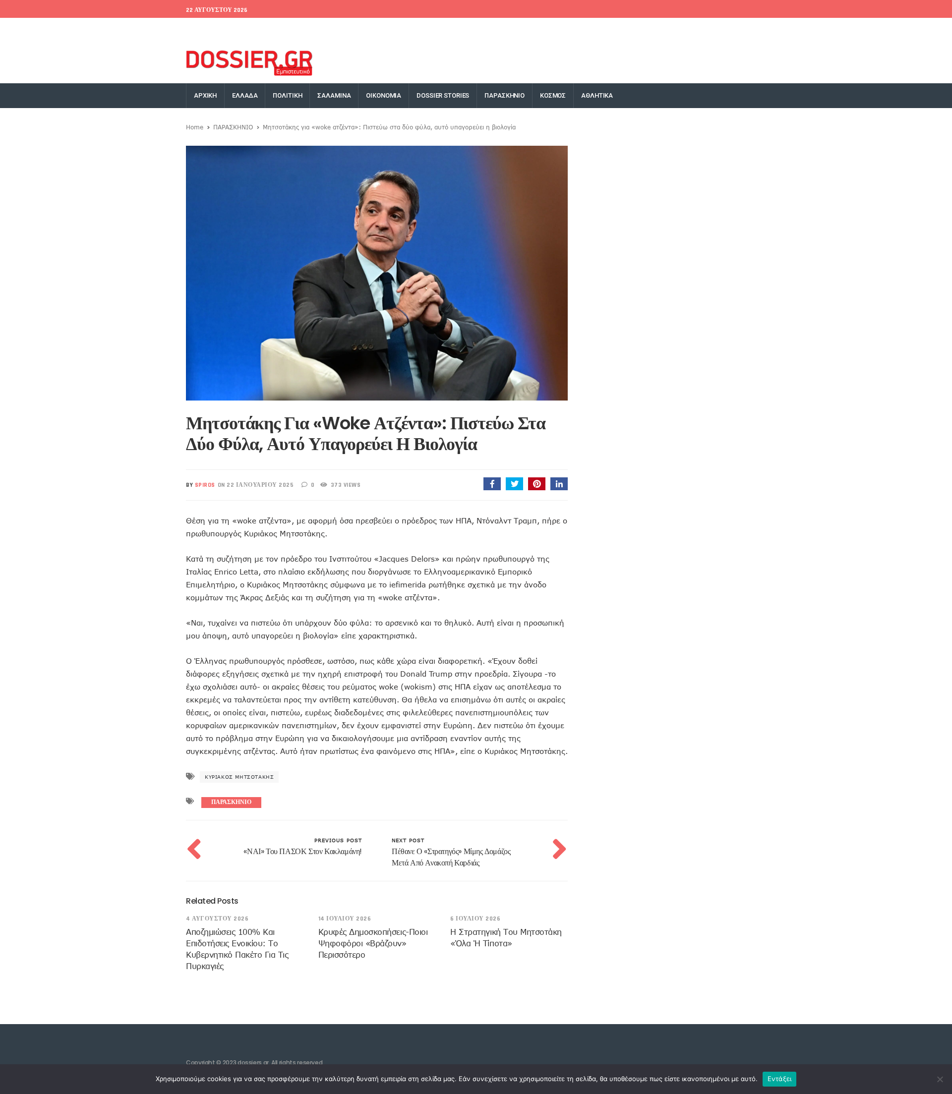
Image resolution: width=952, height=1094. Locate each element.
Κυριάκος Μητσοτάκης (239, 777)
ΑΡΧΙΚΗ (205, 95)
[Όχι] (940, 1079)
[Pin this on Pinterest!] (536, 483)
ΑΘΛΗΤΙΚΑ (597, 95)
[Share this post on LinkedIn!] (559, 483)
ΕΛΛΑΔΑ (244, 95)
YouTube (755, 30)
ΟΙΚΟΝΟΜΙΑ (383, 95)
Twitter (644, 30)
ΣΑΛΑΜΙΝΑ (334, 95)
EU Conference (209, 30)
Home (194, 126)
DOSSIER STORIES (442, 95)
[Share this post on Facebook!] (492, 483)
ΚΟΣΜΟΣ (553, 95)
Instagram (716, 30)
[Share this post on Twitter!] (514, 483)
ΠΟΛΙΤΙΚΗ (287, 95)
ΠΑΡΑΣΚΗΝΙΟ (504, 95)
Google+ (678, 30)
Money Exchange (314, 30)
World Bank (260, 30)
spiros (205, 485)
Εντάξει (780, 1079)
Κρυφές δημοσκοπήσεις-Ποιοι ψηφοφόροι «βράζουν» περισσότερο (373, 943)
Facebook (608, 30)
